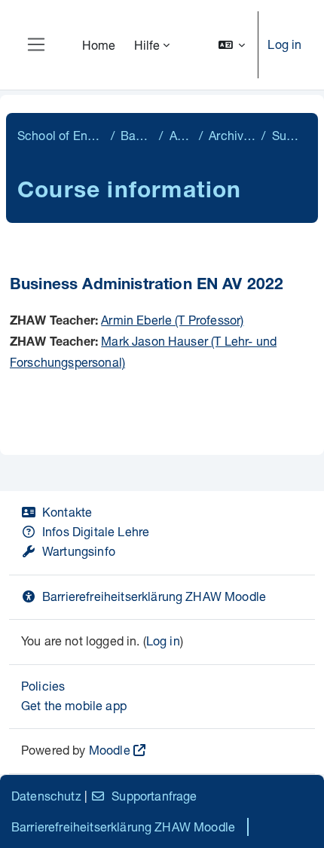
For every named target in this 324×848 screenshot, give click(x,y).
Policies (43, 686)
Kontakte (67, 512)
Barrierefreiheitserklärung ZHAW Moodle (154, 596)
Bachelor (137, 135)
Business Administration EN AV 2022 (146, 286)
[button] (232, 45)
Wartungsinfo (78, 551)
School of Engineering (61, 135)
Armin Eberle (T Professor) (172, 320)
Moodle (109, 750)
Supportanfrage (154, 796)
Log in (284, 44)
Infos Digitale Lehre (95, 531)
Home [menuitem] (99, 45)
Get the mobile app (74, 705)
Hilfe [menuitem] (147, 45)
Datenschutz (46, 796)
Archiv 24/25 (232, 135)
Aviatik (181, 135)
